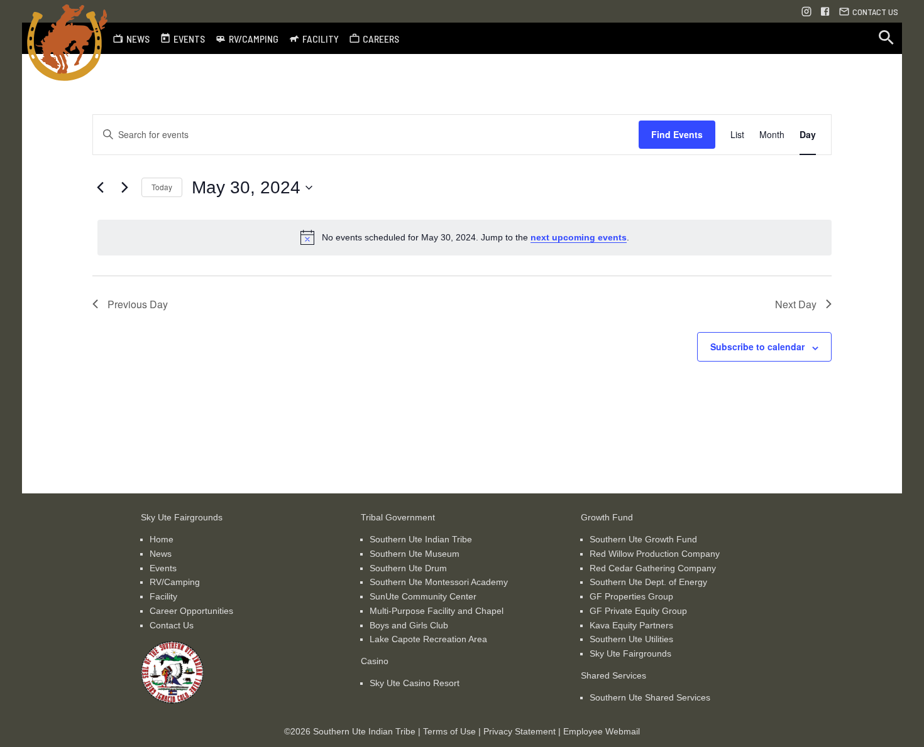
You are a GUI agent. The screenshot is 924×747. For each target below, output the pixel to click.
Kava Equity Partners (631, 625)
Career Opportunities (191, 611)
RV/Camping (175, 582)
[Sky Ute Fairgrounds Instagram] (806, 11)
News (161, 554)
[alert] (464, 237)
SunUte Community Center (423, 596)
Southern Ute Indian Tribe (421, 539)
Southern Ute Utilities (631, 639)
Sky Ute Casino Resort (414, 683)
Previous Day (137, 304)
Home (161, 539)
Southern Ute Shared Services (650, 697)
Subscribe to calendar (757, 346)
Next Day (796, 304)
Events (163, 568)
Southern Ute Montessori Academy (439, 582)
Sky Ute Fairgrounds (630, 653)
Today (161, 186)
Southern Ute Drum (408, 568)
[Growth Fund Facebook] (825, 11)
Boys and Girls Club (409, 625)
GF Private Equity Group (638, 611)
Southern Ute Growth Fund (643, 539)
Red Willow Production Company (655, 554)
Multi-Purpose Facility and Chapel (436, 611)
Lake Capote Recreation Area (428, 639)
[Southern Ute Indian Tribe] (172, 701)
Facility (163, 596)
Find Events (677, 134)
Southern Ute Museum (414, 554)
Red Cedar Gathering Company (653, 568)
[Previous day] (99, 187)
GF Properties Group (631, 596)
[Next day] (124, 187)
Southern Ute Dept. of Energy (648, 582)
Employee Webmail (601, 731)
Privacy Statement (519, 731)
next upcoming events (579, 237)
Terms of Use (449, 731)
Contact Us (172, 625)
